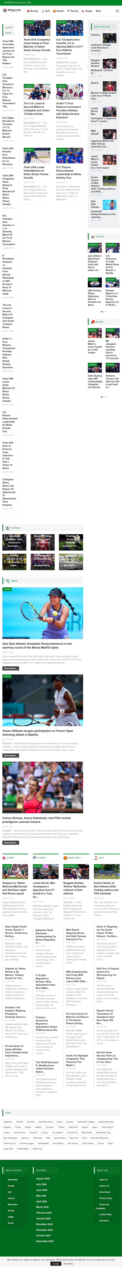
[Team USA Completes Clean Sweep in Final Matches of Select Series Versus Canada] (37, 28)
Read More (68, 1264)
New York (74, 1137)
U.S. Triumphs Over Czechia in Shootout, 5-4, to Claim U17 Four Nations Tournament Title (8, 90)
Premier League (27, 1143)
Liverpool (33, 1132)
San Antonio (73, 1143)
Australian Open (46, 1121)
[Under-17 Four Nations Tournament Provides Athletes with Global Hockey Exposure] (69, 92)
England (7, 1127)
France (61, 1127)
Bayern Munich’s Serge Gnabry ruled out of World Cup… (42, 539)
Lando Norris (19, 1132)
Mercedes (38, 1137)
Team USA (8, 1148)
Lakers (7, 1132)
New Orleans (60, 1137)
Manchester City (103, 1132)
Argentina (8, 1121)
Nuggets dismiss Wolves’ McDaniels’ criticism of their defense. (75, 888)
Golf (47, 10)
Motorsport (13, 1204)
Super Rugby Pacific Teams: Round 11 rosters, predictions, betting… (16, 931)
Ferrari (18, 1127)
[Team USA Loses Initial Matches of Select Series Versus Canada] (37, 155)
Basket (60, 10)
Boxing (34, 10)
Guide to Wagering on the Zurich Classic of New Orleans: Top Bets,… (108, 931)
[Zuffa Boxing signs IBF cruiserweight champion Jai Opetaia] (95, 368)
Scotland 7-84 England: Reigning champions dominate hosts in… (16, 1012)
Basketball (70, 866)
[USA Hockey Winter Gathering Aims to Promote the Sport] (95, 282)
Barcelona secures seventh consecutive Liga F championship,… (43, 559)
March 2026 (42, 1206)
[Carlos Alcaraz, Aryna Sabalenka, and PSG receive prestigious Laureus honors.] (42, 787)
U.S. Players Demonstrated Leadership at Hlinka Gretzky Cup (10, 421)
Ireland (85, 1127)
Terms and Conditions (102, 1206)
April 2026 (41, 1201)
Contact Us (104, 1185)
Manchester (87, 1132)
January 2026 (43, 1218)
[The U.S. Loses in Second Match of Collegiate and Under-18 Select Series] (37, 92)
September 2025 (45, 1241)
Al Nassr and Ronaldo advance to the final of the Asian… (14, 559)
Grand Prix (73, 1127)
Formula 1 (50, 1127)
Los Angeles (57, 1132)
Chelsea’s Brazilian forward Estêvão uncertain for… (71, 539)
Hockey (29, 22)
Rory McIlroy (58, 1143)
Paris (84, 1137)
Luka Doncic (72, 1132)
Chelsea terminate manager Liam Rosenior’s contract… (14, 539)
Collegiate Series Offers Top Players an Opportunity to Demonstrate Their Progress (9, 492)
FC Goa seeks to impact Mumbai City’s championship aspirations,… (16, 1050)
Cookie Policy (105, 1214)
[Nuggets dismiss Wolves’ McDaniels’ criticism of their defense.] (109, 64)
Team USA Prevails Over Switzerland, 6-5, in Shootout (9, 156)
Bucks (59, 1121)
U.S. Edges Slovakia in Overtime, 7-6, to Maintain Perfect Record (8, 127)
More (98, 10)
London (44, 1132)
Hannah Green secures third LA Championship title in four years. (107, 1057)
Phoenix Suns (10, 1143)
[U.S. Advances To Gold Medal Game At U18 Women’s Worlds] (113, 248)
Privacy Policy (105, 1198)
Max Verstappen (11, 1137)
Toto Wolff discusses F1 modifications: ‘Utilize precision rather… (47, 1067)
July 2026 (41, 1184)
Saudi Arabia (88, 1143)
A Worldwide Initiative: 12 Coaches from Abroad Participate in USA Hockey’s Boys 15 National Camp (8, 274)
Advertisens (104, 1192)
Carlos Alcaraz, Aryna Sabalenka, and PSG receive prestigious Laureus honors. (36, 820)
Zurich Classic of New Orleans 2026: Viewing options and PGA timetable (106, 888)
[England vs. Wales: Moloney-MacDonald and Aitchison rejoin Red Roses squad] (15, 871)
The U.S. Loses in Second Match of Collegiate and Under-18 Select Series (8, 316)
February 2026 (44, 1212)
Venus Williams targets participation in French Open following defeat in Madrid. (37, 733)
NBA (48, 1137)
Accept (56, 1263)
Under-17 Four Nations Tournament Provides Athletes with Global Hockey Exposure (8, 353)
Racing (74, 10)
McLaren (25, 1137)
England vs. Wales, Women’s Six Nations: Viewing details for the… (15, 973)
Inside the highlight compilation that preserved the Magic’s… (77, 1060)
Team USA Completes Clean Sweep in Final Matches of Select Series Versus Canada (8, 190)
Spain (110, 1143)
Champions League (86, 1121)
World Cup (37, 1148)
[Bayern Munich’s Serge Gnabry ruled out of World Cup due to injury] (109, 86)
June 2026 (41, 1189)
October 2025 (43, 1235)
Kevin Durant (107, 1127)
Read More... (10, 668)
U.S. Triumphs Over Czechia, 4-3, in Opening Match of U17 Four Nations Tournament (8, 230)
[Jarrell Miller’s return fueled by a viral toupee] (109, 160)
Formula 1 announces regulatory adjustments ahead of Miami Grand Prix (46, 1023)
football (38, 1127)
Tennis (6, 589)
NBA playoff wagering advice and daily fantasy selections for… (76, 934)
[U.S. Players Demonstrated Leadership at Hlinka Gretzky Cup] (69, 155)
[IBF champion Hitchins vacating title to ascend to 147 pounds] (113, 333)
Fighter (28, 1127)
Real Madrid (43, 1143)
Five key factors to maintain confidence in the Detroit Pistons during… (77, 1018)
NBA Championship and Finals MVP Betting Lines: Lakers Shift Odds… (77, 976)
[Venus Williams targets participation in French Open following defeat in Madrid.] (42, 700)
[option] (104, 276)
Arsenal (19, 1121)
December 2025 (44, 1224)
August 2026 (43, 1178)
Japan (95, 1127)
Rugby (88, 10)
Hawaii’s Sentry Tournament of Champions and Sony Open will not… (105, 1017)
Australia (31, 1121)
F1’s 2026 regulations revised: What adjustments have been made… (45, 981)
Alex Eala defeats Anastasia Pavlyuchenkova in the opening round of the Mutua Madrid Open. (37, 645)
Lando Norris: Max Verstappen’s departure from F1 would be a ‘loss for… (44, 890)
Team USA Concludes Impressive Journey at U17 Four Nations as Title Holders (8, 52)
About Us (103, 1179)
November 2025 (44, 1229)
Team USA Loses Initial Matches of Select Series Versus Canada (8, 389)
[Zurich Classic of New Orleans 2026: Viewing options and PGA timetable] (109, 181)
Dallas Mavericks (106, 1121)
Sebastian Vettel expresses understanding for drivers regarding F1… (46, 936)
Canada (69, 1121)
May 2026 (41, 1195)
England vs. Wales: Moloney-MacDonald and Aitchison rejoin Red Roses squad (14, 888)
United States (23, 1148)
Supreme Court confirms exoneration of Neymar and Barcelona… (70, 559)
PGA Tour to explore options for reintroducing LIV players (108, 973)
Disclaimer (104, 1220)
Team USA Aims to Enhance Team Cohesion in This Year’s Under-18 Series (7, 455)
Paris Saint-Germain (99, 1137)
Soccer (101, 1143)
